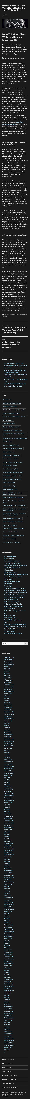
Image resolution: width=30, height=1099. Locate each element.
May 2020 (7, 755)
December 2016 (9, 848)
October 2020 (8, 743)
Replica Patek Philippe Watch (12, 518)
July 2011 (6, 995)
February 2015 (8, 898)
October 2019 (8, 771)
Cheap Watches (8, 420)
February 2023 (8, 680)
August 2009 (8, 1047)
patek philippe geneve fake (12, 455)
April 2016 (7, 866)
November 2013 (9, 932)
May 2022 (7, 700)
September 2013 (9, 936)
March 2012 (7, 977)
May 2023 (7, 673)
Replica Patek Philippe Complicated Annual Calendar (14, 509)
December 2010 (9, 1011)
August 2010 (8, 1020)
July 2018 (7, 805)
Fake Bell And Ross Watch (12, 568)
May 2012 (7, 972)
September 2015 (9, 882)
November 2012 (9, 959)
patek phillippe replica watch (12, 476)
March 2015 (7, 895)
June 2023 (7, 671)
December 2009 (9, 1038)
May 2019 (7, 782)
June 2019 (7, 780)
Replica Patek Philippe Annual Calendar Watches (12, 493)
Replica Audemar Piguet (11, 602)
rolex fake (6, 535)
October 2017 (8, 825)
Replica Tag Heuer (9, 615)
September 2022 (9, 691)
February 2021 (8, 734)
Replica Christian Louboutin (12, 479)
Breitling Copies (8, 410)
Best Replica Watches (10, 406)
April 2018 (7, 811)
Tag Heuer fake (8, 542)
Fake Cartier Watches (10, 572)
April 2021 (7, 730)
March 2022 (8, 705)
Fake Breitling (8, 570)
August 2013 (8, 938)
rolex (5, 622)
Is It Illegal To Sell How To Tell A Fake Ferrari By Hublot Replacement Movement (15, 366)
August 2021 (8, 721)
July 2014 (7, 913)
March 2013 (7, 950)
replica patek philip (9, 482)
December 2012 (9, 956)
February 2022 (8, 707)
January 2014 (8, 927)
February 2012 (8, 979)
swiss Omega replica (17, 535)
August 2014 (8, 911)
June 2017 (7, 834)
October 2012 (8, 961)
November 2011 (9, 986)
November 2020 (9, 741)
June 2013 (7, 943)
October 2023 (8, 662)
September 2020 (9, 746)
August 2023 (8, 666)
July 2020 (7, 750)
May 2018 (7, 809)
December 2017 (9, 820)
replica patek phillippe (10, 525)
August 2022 (8, 693)
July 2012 (7, 968)
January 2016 (8, 873)
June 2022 (7, 698)
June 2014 (7, 916)
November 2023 (9, 659)
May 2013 (7, 945)
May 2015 (7, 891)
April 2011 (7, 1002)
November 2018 (9, 795)
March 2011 (7, 1004)
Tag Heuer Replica (9, 631)
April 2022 (7, 703)
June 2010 (7, 1024)
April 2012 (7, 975)
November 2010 (9, 1013)
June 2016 (7, 861)
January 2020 (8, 764)
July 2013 (7, 941)
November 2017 (9, 823)
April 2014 (7, 920)
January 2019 (8, 791)
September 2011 (9, 990)
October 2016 (8, 852)
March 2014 (7, 922)
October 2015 (8, 879)
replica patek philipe (9, 486)
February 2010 (8, 1034)
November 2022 (9, 687)
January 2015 (8, 900)
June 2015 (7, 888)
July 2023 (7, 669)
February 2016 (8, 870)
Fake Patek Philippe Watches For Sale (13, 434)
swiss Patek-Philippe (9, 539)
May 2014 (7, 918)
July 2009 (7, 1049)
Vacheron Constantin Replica (13, 633)
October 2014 (8, 907)
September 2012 (9, 963)
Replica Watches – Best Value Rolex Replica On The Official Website (13, 8)
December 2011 (8, 984)
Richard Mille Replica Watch (13, 620)
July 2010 (7, 1022)
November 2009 (9, 1040)
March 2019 (7, 786)
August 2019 (8, 775)
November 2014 (9, 904)
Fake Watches (7, 442)
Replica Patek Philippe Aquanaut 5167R (13, 501)
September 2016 (9, 854)
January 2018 (8, 818)
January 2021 (8, 737)
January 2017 (8, 845)
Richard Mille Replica (10, 617)
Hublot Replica (8, 579)
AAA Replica (7, 399)
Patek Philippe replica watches (13, 472)
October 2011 (8, 988)
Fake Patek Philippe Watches (12, 430)
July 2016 (7, 859)
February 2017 (8, 843)
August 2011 (7, 993)
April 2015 (7, 893)
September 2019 (9, 773)
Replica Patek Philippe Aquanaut (13, 497)
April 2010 (7, 1029)
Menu (5, 15)
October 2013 (8, 934)
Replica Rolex (7, 528)
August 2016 (8, 857)
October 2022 (8, 689)
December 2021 (9, 712)
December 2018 (9, 793)
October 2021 (8, 716)
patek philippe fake (9, 452)
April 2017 (7, 839)
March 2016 (7, 868)
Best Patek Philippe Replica (12, 403)
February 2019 (8, 789)
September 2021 (9, 718)
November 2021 (9, 714)
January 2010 (8, 1036)
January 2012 (8, 981)
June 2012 (7, 970)
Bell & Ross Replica (10, 556)
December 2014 (9, 902)
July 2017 (7, 832)
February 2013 (8, 952)
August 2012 (8, 966)
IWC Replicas (8, 583)
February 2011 (8, 1006)
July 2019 (7, 777)
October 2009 (8, 1043)
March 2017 (7, 841)
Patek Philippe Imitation (11, 459)
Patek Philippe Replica (10, 465)
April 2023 (7, 675)
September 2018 (9, 800)
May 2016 (7, 864)
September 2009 (9, 1045)
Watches (17, 542)
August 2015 (8, 884)
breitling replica (20, 410)
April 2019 (7, 784)
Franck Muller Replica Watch (13, 577)
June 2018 (7, 807)
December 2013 (9, 929)
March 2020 (8, 759)
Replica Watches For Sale (11, 532)
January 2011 (8, 1009)
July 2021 (7, 723)
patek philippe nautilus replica (12, 462)
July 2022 (7, 696)
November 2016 (9, 850)
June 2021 (7, 725)
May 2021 (7, 727)
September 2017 (9, 827)
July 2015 (7, 886)
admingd (7, 314)
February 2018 (8, 816)
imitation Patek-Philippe (11, 445)
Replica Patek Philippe (10, 489)
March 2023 (7, 678)
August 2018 (8, 802)
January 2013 (8, 954)
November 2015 (9, 877)
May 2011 (7, 1000)
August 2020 (8, 748)
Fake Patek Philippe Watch (11, 427)
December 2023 (9, 657)
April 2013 (7, 947)
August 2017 (8, 830)
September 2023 (9, 664)
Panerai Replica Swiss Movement (14, 588)
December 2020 (9, 739)
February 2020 (8, 761)
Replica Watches (18, 528)
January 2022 (8, 709)
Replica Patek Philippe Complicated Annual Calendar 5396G (14, 514)
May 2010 (7, 1027)
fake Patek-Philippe (9, 423)
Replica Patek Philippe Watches (13, 522)
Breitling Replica (9, 558)
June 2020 (7, 752)
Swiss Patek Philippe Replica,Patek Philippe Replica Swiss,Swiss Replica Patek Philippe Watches (15, 627)
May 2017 (7, 836)
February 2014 (8, 925)
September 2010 (9, 1018)
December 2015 (9, 875)
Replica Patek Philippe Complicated (14, 505)
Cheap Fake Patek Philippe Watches (14, 416)
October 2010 (8, 1015)
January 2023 (8, 682)
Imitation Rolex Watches (12, 581)
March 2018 (7, 814)
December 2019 (9, 766)
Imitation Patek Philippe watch (13, 448)
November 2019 (9, 768)
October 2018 (8, 798)
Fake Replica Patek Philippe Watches (15, 438)
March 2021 (7, 732)
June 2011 (7, 997)
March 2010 (7, 1031)
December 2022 (9, 684)
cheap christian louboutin (11, 413)
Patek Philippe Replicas (10, 469)
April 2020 (7, 757)
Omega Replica (8, 586)
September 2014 (9, 909)
